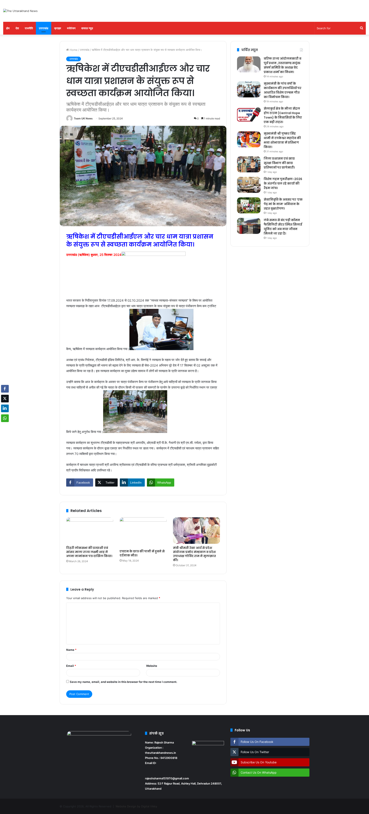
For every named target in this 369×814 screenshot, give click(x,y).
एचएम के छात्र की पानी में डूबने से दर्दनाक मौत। (142, 553)
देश (17, 28)
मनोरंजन (71, 28)
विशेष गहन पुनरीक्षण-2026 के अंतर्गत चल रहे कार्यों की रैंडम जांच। (283, 183)
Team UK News (83, 118)
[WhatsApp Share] (5, 418)
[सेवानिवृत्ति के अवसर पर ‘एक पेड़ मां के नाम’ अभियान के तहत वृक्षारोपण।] (249, 205)
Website (151, 665)
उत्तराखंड (43, 28)
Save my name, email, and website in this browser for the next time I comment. (123, 681)
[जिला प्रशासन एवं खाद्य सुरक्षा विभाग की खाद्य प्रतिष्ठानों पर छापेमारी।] (249, 164)
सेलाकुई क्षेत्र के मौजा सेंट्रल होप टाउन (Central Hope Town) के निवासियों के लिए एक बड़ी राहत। (283, 115)
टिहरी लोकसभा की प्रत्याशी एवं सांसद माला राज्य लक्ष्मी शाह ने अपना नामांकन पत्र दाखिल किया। (89, 552)
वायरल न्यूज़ (87, 28)
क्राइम (57, 28)
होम (8, 28)
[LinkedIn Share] (5, 408)
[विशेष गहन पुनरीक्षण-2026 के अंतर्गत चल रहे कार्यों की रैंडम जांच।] (249, 185)
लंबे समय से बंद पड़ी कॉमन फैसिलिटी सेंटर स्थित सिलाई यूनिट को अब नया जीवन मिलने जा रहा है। (283, 227)
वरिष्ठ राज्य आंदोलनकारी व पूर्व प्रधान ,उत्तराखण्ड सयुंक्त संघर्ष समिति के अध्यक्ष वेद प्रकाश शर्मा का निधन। (282, 65)
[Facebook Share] (5, 389)
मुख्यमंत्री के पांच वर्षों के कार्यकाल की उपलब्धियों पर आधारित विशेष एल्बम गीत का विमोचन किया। (282, 90)
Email (71, 665)
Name (71, 649)
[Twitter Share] (5, 398)
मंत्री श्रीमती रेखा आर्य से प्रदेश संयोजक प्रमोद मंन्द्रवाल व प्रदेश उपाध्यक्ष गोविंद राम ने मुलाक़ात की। (194, 554)
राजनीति (29, 28)
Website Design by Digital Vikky (136, 806)
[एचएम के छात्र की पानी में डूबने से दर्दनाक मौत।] (143, 532)
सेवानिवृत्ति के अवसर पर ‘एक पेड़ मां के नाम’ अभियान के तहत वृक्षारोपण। (283, 204)
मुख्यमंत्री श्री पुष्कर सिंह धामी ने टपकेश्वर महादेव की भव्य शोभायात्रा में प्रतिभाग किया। (282, 140)
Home (73, 49)
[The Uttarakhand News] (20, 11)
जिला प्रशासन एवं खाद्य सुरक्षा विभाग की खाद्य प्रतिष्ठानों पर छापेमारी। (279, 163)
